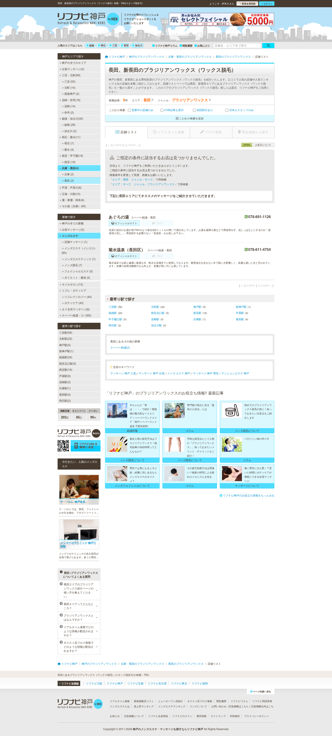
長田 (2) (69, 180)
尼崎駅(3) (65, 382)
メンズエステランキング (171, 706)
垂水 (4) (69, 149)
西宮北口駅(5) (67, 363)
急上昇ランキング (144, 706)
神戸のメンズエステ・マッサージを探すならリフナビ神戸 (168, 729)
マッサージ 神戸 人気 (123, 373)
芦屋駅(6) (65, 376)
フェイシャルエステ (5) (78, 271)
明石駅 (113, 325)
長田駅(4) (65, 394)
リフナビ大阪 (94, 683)
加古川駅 (156, 325)
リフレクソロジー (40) (78, 297)
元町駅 (155, 307)
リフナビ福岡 (200, 683)
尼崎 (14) (69, 106)
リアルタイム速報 (120, 701)
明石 (103, 45)
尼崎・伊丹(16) (71, 100)
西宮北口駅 (158, 313)
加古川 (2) (70, 131)
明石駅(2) (65, 400)
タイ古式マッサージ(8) (76, 309)
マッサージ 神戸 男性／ (207, 373)
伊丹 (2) (69, 112)
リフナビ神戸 (115, 683)
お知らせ (115, 716)
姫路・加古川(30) (72, 118)
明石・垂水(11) (71, 137)
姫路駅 (113, 313)
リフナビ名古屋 (157, 683)
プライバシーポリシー (256, 716)
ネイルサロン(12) (72, 284)
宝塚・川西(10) (71, 194)
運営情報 (201, 716)
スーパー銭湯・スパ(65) (76, 315)
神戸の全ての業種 (73, 223)
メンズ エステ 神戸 (178, 373)
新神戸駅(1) (66, 351)
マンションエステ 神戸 (235, 373)
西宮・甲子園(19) (72, 155)
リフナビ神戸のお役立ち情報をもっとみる (248, 495)
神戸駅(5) (65, 345)
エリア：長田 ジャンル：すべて (132, 179)
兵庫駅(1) (65, 388)
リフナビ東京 (179, 683)
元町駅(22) (65, 338)
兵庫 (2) (69, 174)
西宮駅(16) (65, 369)
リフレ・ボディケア (74, 290)
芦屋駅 (240, 313)
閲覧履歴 (187, 45)
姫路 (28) (69, 124)
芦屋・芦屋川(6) (72, 187)
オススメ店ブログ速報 (199, 701)
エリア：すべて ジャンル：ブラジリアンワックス (143, 184)
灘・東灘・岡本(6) (73, 200)
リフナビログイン (182, 716)
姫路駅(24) (65, 357)
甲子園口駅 (115, 319)
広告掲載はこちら (239, 706)
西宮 (126, 45)
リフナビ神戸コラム (166, 45)
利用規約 (235, 716)
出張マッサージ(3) (73, 69)
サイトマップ (218, 716)
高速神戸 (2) (71, 93)
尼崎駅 (155, 319)
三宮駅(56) (65, 332)
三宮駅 (113, 307)
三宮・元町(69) (71, 75)
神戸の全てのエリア (74, 62)
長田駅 (240, 319)
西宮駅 (197, 313)
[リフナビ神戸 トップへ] (88, 19)
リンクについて (198, 706)
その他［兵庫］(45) (74, 206)
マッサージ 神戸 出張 (151, 373)
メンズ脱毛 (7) (73, 265)
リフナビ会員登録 (158, 716)
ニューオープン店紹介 (170, 701)
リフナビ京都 (135, 683)
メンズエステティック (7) (80, 259)
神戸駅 (197, 307)
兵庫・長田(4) (70, 168)
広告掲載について (134, 716)
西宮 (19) (69, 162)
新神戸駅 (241, 307)
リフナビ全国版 (70, 683)
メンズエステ (70, 236)
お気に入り (203, 45)
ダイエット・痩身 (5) (77, 277)
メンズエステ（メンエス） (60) (79, 250)
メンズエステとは (120, 706)
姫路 (91, 45)
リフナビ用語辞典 (262, 701)
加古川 (139, 45)
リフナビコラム (239, 701)
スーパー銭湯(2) (120, 347)
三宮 (114, 45)
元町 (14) (69, 87)
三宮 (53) (69, 81)
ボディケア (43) (74, 303)
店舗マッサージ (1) (75, 242)
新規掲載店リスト (144, 701)
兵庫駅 (197, 319)
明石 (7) (69, 143)
